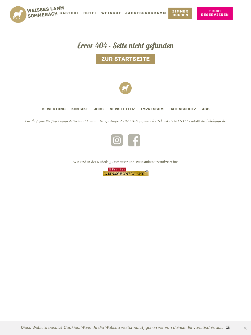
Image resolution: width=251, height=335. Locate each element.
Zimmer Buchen (180, 13)
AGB (206, 109)
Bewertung (53, 109)
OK (228, 328)
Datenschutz (182, 109)
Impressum (152, 109)
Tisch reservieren (215, 13)
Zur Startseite (125, 59)
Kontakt (79, 109)
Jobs (99, 109)
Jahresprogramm (145, 13)
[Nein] (244, 328)
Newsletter (122, 109)
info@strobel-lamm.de (208, 120)
